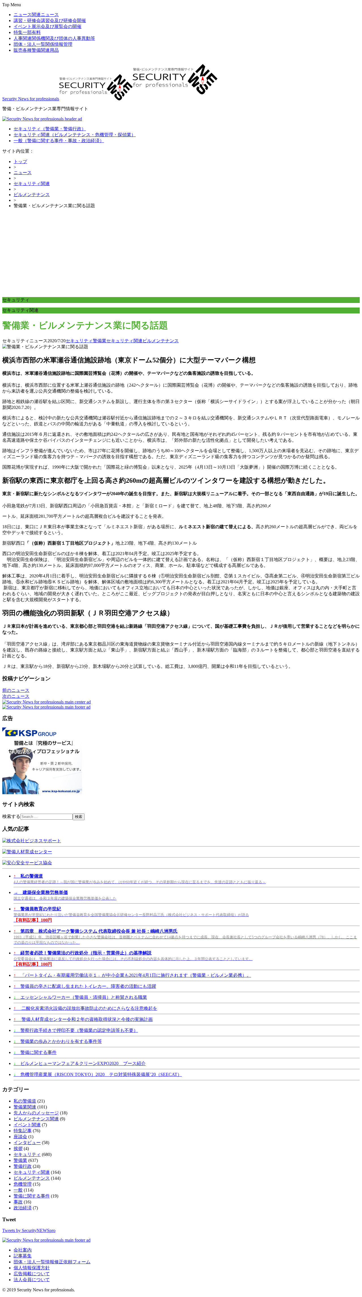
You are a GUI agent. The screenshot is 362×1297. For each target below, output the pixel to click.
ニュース (36, 14)
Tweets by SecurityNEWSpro (28, 1230)
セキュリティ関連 (75, 134)
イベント (47, 26)
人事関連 (54, 38)
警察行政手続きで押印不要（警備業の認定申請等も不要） (76, 1030)
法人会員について (32, 1279)
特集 (27, 32)
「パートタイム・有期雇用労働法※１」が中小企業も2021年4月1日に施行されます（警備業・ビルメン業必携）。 (132, 975)
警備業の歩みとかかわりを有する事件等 (58, 1041)
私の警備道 (25, 1101)
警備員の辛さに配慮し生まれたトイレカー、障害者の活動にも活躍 (85, 986)
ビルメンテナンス (32, 194)
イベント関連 (27, 1124)
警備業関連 (25, 1107)
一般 (59, 140)
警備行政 (23, 1166)
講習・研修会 (50, 20)
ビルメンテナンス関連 (36, 1118)
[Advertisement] (181, 253)
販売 (36, 50)
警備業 (99, 340)
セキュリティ (50, 128)
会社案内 (23, 1250)
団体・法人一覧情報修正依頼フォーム (52, 1261)
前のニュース (15, 690)
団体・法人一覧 (43, 44)
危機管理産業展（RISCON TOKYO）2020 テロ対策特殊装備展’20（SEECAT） (98, 1074)
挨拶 (18, 1148)
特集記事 (23, 1130)
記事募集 (23, 1255)
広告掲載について (32, 1273)
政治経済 (23, 1207)
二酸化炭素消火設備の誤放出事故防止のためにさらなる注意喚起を (85, 1008)
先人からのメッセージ (36, 1112)
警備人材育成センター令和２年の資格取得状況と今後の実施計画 (83, 1019)
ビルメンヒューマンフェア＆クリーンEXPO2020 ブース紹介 (80, 1063)
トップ (20, 161)
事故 (18, 1201)
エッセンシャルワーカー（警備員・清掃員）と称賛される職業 (80, 997)
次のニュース (15, 696)
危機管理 (23, 1184)
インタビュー (27, 1142)
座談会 (20, 1136)
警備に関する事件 (35, 1052)
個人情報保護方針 (32, 1267)
